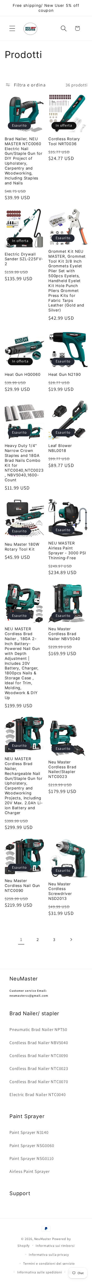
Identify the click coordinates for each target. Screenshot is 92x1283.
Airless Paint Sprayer (29, 1171)
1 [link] (21, 939)
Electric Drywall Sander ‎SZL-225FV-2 (24, 259)
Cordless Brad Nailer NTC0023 (38, 1068)
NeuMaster (42, 1238)
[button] (12, 28)
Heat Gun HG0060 (23, 374)
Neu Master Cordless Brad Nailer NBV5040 (64, 633)
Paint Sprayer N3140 (29, 1132)
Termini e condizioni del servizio (49, 1263)
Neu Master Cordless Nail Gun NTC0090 (22, 885)
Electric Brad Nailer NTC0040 (37, 1094)
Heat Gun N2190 (64, 374)
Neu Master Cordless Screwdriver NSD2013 (60, 891)
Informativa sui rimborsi (55, 1245)
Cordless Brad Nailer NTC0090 (38, 1055)
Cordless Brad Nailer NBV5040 (38, 1042)
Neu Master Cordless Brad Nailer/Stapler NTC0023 (62, 769)
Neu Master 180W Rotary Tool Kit (22, 547)
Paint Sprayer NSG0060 (31, 1145)
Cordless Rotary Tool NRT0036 (64, 141)
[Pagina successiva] (71, 939)
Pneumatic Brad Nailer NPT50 (38, 1029)
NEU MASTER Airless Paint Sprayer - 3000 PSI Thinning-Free (67, 550)
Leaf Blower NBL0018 (60, 448)
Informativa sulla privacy (49, 1254)
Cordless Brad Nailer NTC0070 (38, 1081)
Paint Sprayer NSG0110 (31, 1158)
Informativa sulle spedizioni (39, 1272)
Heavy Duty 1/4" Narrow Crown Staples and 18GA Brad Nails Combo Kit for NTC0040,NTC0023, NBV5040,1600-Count (24, 462)
